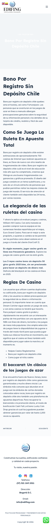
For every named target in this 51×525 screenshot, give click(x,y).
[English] (3, 3)
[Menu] (47, 7)
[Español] (6, 3)
